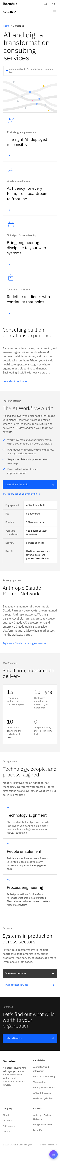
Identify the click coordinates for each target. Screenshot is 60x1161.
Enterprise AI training (44, 1076)
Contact (6, 1131)
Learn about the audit (30, 484)
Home (7, 25)
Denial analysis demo (43, 1098)
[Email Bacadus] (53, 4)
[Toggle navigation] (54, 12)
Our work (7, 1120)
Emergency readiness (44, 1087)
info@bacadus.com (42, 1124)
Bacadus (10, 4)
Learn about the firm (15, 381)
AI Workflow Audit (42, 1093)
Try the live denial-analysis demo (21, 493)
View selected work (30, 973)
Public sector (9, 1126)
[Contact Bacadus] (45, 4)
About (6, 1115)
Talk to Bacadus (30, 1038)
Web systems (40, 1081)
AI (53, 1154)
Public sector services (30, 985)
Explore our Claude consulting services (24, 643)
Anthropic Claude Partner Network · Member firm (31, 71)
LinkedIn (37, 1130)
